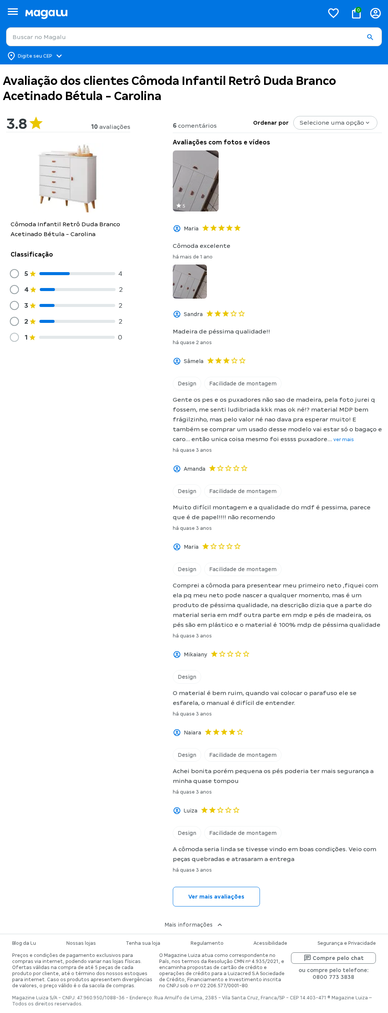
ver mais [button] (343, 439)
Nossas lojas (81, 943)
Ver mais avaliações (216, 897)
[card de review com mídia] (196, 180)
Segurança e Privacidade (347, 943)
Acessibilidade (270, 943)
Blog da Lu (24, 943)
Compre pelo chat (338, 958)
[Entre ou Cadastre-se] (375, 13)
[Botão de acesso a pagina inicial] (171, 13)
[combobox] (194, 36)
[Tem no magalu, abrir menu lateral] (12, 11)
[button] (369, 37)
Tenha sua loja (143, 943)
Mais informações (188, 925)
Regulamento (207, 943)
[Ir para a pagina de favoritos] (333, 13)
